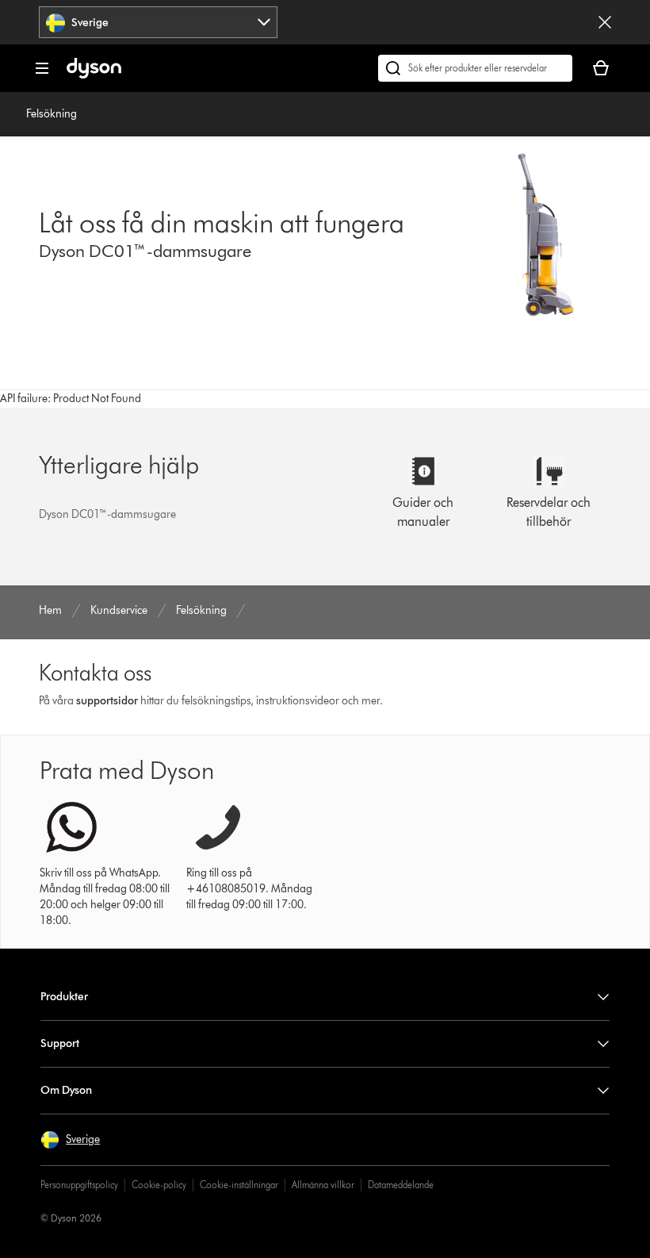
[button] (70, 1139)
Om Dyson (66, 1090)
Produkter (64, 996)
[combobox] (158, 22)
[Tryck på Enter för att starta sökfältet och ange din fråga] (475, 68)
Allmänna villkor (323, 1185)
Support (59, 1043)
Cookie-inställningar (239, 1185)
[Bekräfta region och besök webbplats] (604, 22)
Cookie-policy (159, 1185)
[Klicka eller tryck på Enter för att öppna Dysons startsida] (94, 75)
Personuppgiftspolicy (79, 1185)
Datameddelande (401, 1185)
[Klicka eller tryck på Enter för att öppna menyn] (42, 68)
